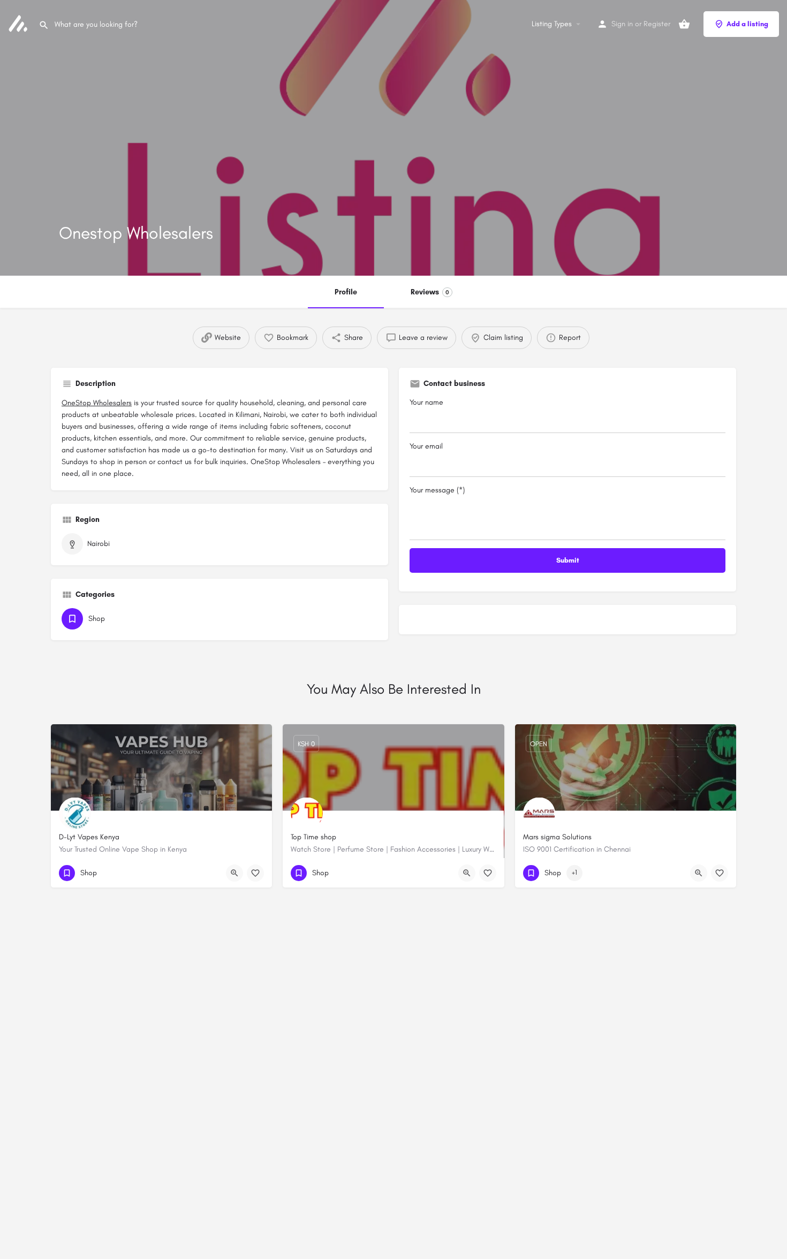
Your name (426, 402)
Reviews (430, 292)
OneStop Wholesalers (97, 402)
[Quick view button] (234, 873)
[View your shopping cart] (684, 24)
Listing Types (552, 23)
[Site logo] (19, 23)
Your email (426, 446)
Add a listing (747, 24)
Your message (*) (437, 490)
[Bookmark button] (255, 873)
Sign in (622, 23)
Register (657, 23)
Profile (346, 292)
